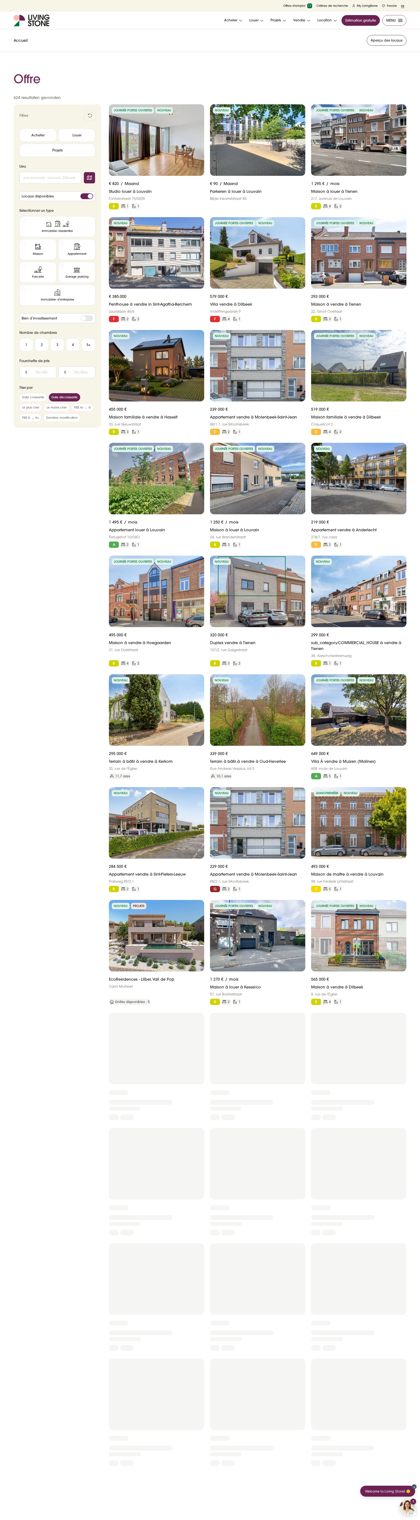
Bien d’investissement (39, 318)
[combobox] (50, 178)
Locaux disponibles (38, 196)
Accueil (21, 40)
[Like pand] (198, 110)
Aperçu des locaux (386, 40)
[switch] (86, 196)
